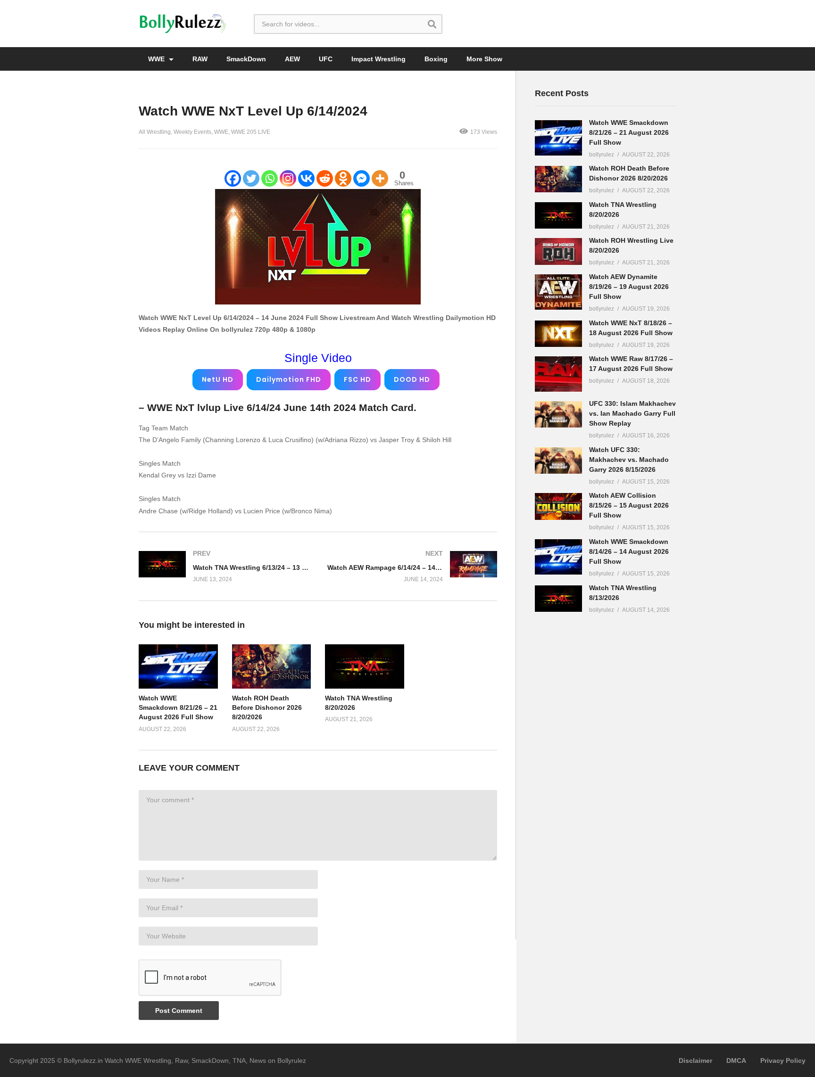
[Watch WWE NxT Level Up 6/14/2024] (178, 666)
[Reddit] (324, 178)
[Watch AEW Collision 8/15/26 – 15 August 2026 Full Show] (558, 506)
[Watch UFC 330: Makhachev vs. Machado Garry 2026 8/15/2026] (558, 460)
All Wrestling (155, 132)
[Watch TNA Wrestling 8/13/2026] (558, 598)
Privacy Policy (783, 1060)
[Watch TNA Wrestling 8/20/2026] (558, 215)
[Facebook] (233, 178)
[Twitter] (251, 178)
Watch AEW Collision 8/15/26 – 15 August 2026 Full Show (629, 505)
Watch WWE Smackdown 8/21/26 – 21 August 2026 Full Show (178, 707)
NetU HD (217, 379)
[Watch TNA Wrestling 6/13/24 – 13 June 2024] (223, 566)
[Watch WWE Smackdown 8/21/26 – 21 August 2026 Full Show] (558, 138)
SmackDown (246, 59)
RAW (200, 59)
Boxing (436, 59)
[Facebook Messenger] (361, 178)
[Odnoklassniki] (343, 178)
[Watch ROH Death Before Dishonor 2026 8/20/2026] (558, 179)
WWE (157, 59)
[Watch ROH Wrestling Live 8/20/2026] (558, 251)
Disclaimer (695, 1060)
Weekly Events (192, 132)
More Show (484, 59)
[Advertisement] (605, 769)
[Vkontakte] (306, 178)
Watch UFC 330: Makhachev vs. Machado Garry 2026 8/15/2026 (629, 459)
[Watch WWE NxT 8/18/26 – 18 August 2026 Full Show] (558, 334)
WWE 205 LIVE (250, 132)
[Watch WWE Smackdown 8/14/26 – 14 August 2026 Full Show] (558, 557)
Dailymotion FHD (288, 379)
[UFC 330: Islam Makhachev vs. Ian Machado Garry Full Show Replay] (558, 414)
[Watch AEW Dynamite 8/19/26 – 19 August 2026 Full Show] (558, 292)
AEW (292, 59)
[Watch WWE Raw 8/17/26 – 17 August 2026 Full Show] (558, 374)
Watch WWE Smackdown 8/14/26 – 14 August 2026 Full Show (629, 551)
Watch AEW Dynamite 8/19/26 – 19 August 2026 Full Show (629, 286)
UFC (326, 59)
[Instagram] (288, 178)
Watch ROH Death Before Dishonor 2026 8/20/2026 (267, 707)
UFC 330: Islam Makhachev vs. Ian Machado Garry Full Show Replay (632, 413)
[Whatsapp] (269, 178)
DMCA (736, 1060)
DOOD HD (412, 379)
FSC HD (357, 379)
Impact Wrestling (378, 59)
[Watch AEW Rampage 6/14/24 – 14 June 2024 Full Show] (412, 566)
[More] (380, 178)
